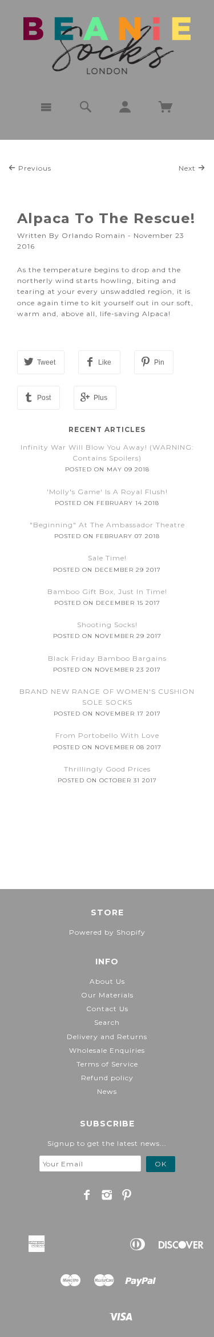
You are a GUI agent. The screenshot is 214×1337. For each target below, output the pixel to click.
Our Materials (107, 995)
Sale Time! (107, 558)
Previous (33, 168)
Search (107, 1022)
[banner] (107, 45)
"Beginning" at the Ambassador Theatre (107, 524)
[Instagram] (107, 1195)
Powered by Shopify (107, 932)
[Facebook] (87, 1195)
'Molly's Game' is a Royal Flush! (107, 491)
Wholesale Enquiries (107, 1050)
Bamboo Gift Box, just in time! (107, 591)
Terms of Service (107, 1064)
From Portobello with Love (107, 735)
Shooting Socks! (107, 624)
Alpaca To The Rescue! (106, 218)
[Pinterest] (127, 1195)
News (107, 1091)
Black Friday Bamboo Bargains (107, 658)
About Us (107, 981)
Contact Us (107, 1008)
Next (188, 168)
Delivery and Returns (107, 1036)
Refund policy (107, 1077)
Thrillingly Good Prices (107, 769)
